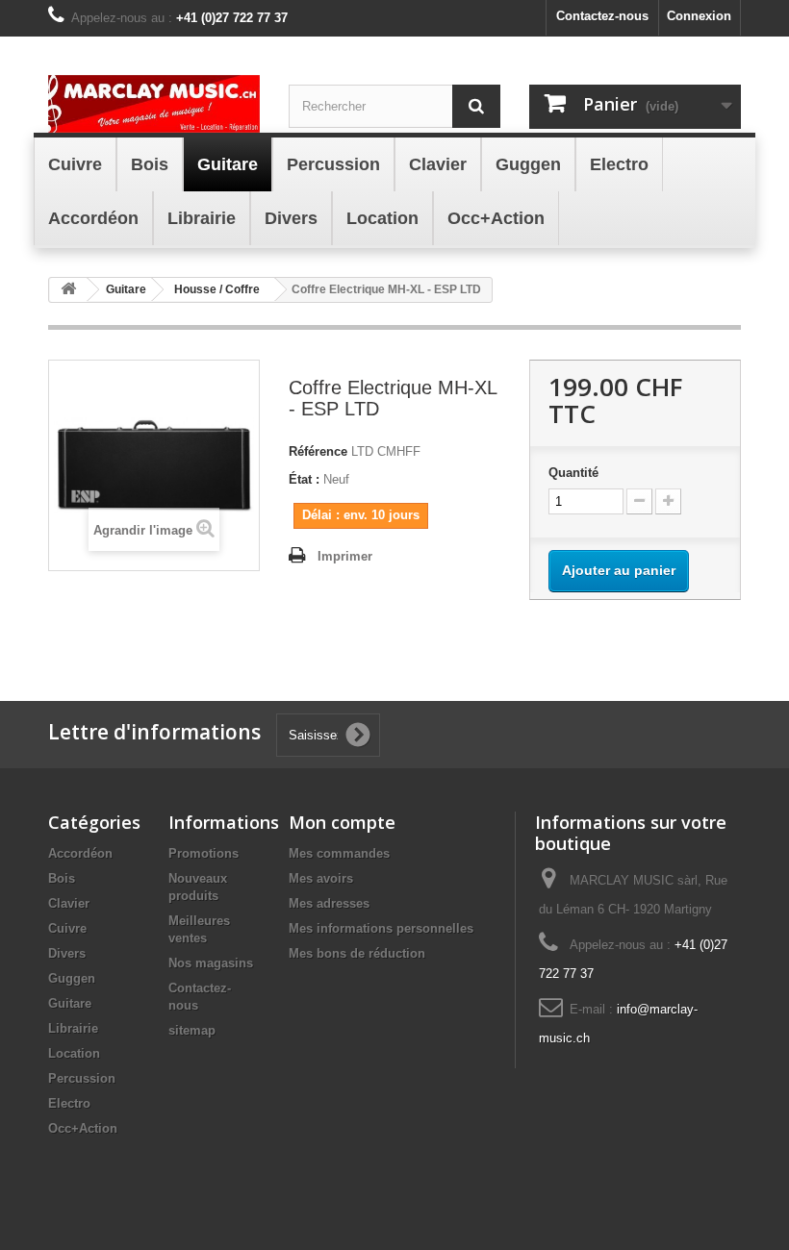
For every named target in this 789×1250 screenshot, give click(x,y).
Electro (69, 1103)
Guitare (69, 1003)
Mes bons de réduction (357, 953)
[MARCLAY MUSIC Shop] (154, 104)
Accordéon (80, 853)
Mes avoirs (321, 878)
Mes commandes (339, 853)
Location (74, 1053)
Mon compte (342, 822)
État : (304, 479)
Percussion (81, 1078)
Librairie (73, 1028)
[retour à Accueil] (68, 290)
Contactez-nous (602, 16)
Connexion (699, 16)
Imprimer (345, 556)
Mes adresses (329, 903)
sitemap (192, 1030)
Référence (318, 451)
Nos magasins (210, 963)
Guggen (71, 978)
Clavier (68, 903)
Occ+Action (82, 1128)
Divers (67, 953)
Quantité (573, 472)
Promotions (203, 853)
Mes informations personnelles (381, 928)
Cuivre (67, 928)
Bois (61, 878)
